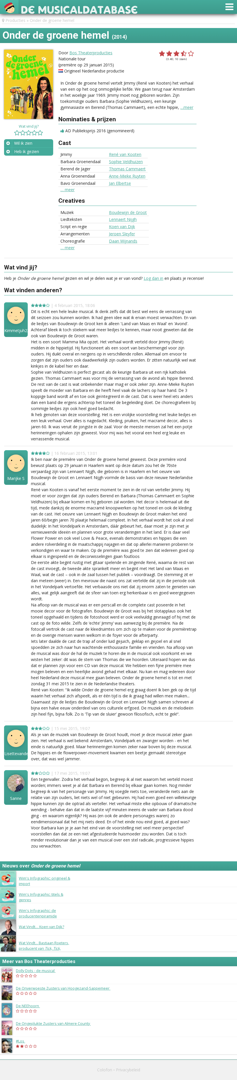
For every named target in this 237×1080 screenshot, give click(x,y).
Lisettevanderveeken (15, 754)
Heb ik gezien (26, 151)
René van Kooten (125, 154)
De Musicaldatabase (79, 8)
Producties (15, 20)
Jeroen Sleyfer (122, 234)
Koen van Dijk (122, 226)
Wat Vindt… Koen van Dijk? (41, 926)
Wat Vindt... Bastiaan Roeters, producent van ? (44, 948)
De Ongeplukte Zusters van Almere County (56, 1023)
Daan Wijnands (123, 241)
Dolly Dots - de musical (38, 970)
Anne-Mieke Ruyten (127, 176)
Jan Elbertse (120, 183)
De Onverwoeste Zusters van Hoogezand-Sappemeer (66, 988)
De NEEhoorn (31, 1005)
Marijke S (16, 478)
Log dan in (153, 278)
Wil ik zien (23, 143)
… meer (67, 190)
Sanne (16, 798)
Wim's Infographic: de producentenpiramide (38, 913)
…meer (186, 107)
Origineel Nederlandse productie (94, 71)
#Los (23, 1041)
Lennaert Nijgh (123, 219)
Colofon (104, 1069)
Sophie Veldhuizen (126, 161)
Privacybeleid (128, 1069)
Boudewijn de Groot (128, 212)
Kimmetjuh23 (15, 331)
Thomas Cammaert (127, 169)
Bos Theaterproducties (90, 52)
